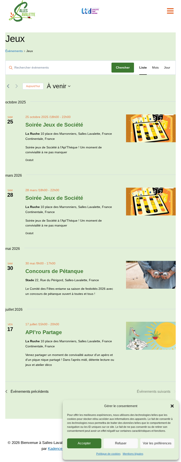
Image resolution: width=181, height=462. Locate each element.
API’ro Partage (43, 332)
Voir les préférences (157, 443)
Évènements (14, 51)
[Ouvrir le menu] (171, 11)
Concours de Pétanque (54, 271)
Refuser (120, 443)
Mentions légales (133, 453)
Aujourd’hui (33, 86)
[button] (172, 406)
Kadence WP (58, 449)
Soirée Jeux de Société (54, 125)
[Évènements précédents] (8, 86)
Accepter (84, 443)
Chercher (123, 67)
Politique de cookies (108, 453)
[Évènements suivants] (16, 86)
